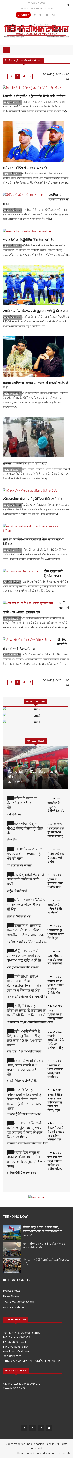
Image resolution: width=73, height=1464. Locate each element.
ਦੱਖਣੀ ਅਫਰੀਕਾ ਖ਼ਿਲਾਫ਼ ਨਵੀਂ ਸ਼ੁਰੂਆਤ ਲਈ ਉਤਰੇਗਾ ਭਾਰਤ (36, 311)
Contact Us (63, 1453)
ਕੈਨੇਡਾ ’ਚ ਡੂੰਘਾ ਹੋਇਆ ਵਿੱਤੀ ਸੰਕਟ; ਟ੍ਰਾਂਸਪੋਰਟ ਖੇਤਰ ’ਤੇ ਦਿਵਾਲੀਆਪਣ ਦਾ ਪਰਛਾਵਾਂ (42, 1231)
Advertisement (46, 1453)
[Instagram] (53, 15)
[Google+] (41, 1429)
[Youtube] (47, 15)
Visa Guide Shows (14, 1307)
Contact (49, 8)
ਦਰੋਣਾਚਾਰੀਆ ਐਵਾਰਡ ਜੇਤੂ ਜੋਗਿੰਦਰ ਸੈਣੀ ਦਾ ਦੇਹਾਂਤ (32, 499)
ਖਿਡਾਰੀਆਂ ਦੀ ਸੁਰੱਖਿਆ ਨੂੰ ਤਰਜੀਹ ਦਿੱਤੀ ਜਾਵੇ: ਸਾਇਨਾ (34, 96)
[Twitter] (41, 15)
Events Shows (11, 1290)
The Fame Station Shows (19, 1302)
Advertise (36, 8)
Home (20, 1453)
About (24, 8)
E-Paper (23, 15)
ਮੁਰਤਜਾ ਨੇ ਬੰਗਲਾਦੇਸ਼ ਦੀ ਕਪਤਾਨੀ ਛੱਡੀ (25, 463)
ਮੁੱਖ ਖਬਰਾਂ (12, 764)
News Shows (11, 1296)
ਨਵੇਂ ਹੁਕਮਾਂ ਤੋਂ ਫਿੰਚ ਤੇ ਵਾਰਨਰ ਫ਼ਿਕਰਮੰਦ (25, 167)
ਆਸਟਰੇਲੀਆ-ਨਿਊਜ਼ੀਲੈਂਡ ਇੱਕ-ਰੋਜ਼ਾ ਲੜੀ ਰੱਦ (29, 239)
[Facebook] (35, 15)
